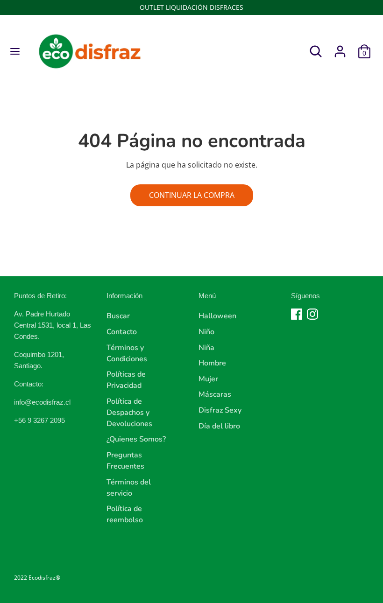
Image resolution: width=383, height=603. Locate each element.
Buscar (118, 316)
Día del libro (219, 426)
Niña (206, 348)
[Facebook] (296, 314)
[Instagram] (312, 314)
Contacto (121, 332)
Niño (206, 332)
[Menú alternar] (15, 51)
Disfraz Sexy (220, 410)
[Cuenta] (340, 47)
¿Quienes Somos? (136, 439)
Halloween (217, 316)
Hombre (212, 363)
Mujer (208, 379)
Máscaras (215, 394)
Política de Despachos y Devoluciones (129, 412)
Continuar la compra (191, 195)
